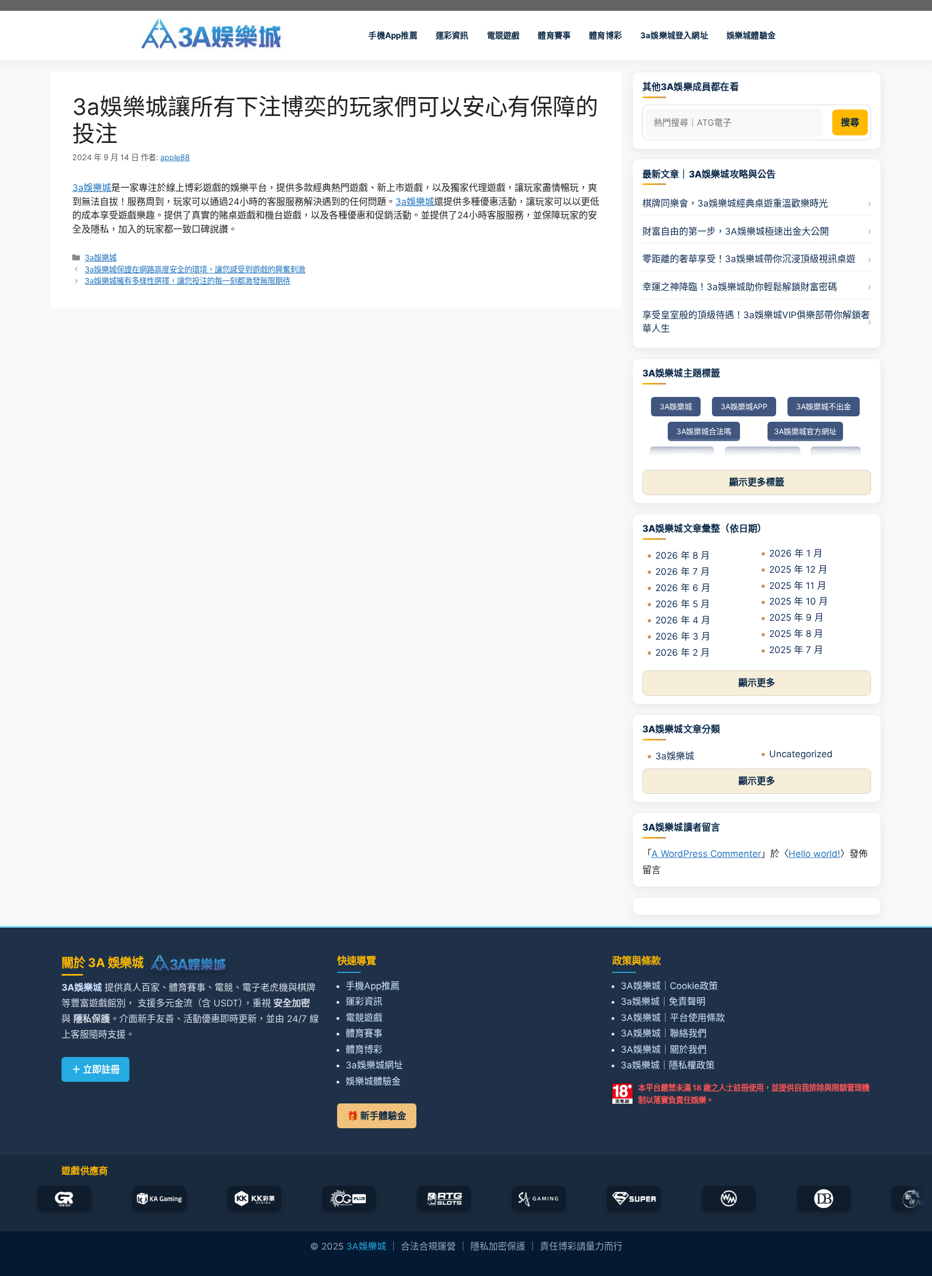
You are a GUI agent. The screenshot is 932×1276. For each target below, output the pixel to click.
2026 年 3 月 (682, 636)
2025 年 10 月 (798, 601)
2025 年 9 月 (796, 617)
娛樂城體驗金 (751, 35)
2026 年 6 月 (682, 587)
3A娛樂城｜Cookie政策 (669, 985)
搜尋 (850, 122)
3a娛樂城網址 (374, 1065)
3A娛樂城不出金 (823, 406)
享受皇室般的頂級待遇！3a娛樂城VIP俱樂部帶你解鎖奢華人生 (756, 322)
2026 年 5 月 (682, 604)
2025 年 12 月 (798, 569)
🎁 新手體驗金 (376, 1115)
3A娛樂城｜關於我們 (664, 1049)
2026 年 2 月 (682, 652)
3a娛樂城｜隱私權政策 (668, 1065)
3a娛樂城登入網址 (674, 35)
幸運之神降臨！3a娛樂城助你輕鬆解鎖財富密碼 (739, 287)
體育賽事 (554, 35)
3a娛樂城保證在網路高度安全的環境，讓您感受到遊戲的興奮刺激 (195, 269)
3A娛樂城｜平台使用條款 (673, 1017)
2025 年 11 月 (797, 585)
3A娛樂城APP (744, 406)
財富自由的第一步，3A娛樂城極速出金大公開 (735, 231)
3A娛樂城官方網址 (805, 431)
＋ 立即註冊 (96, 1069)
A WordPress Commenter (706, 853)
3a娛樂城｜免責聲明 (663, 1001)
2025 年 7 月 (796, 649)
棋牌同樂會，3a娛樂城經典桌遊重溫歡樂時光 (735, 203)
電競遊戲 (503, 35)
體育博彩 (605, 35)
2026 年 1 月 (796, 553)
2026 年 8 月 (682, 555)
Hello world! (814, 853)
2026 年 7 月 (682, 571)
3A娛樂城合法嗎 (703, 431)
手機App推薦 (392, 35)
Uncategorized (801, 754)
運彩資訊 (452, 35)
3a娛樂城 (91, 187)
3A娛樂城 (676, 406)
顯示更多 (756, 682)
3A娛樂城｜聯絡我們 (664, 1033)
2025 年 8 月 (796, 633)
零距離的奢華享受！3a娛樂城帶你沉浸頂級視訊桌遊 (748, 258)
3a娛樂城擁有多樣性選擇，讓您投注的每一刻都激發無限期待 (187, 280)
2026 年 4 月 (682, 620)
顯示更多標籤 (756, 482)
